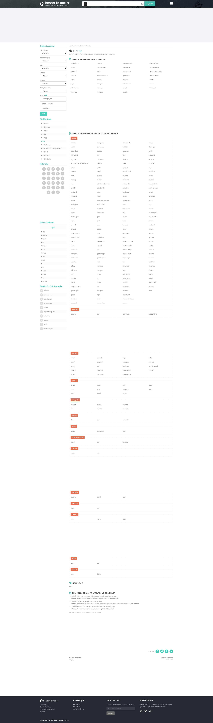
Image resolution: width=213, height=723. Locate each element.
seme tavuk (153, 213)
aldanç (73, 180)
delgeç (44, 131)
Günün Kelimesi (78, 709)
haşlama (100, 266)
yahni (151, 274)
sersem (151, 221)
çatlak (73, 80)
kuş (124, 270)
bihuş (73, 266)
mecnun (100, 88)
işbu (43, 249)
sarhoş (151, 362)
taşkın (151, 370)
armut (73, 213)
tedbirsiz (152, 262)
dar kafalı (100, 147)
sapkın (125, 92)
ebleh (99, 192)
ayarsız (73, 405)
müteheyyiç (127, 374)
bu (43, 242)
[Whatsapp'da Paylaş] (166, 651)
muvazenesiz (128, 63)
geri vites (100, 237)
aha (43, 232)
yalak (151, 278)
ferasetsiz (100, 213)
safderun (152, 172)
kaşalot (125, 188)
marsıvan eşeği (128, 299)
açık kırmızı (46, 299)
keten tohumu (128, 241)
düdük (99, 180)
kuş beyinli (126, 274)
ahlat (73, 167)
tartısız (125, 405)
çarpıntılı (100, 362)
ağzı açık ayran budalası (79, 163)
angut (73, 200)
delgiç (44, 138)
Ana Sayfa (73, 46)
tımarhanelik (154, 76)
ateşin (73, 362)
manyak (100, 84)
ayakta (73, 370)
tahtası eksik (154, 67)
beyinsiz (74, 262)
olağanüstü (153, 314)
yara (150, 385)
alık (72, 184)
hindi (98, 299)
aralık (73, 385)
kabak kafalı (127, 172)
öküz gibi (152, 147)
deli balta (45, 155)
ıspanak (125, 151)
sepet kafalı (153, 217)
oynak (99, 405)
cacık (73, 282)
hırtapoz (100, 291)
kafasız (125, 176)
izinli (124, 519)
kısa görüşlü (127, 245)
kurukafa (126, 266)
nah (43, 260)
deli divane (74, 88)
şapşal (151, 241)
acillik (44, 307)
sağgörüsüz (153, 184)
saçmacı (152, 163)
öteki (44, 274)
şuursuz (151, 254)
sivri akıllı (152, 225)
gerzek (99, 245)
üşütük (152, 80)
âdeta (44, 320)
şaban (151, 233)
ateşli (73, 366)
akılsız (73, 67)
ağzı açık (74, 159)
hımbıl (99, 274)
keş (124, 237)
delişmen (100, 159)
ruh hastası (127, 84)
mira (44, 253)
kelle (124, 221)
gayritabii (126, 314)
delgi (44, 134)
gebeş (99, 229)
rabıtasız (152, 155)
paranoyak (127, 71)
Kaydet (110, 713)
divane (99, 63)
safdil (151, 176)
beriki (44, 239)
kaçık (99, 71)
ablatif (45, 291)
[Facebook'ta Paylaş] (157, 651)
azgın (73, 374)
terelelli (125, 409)
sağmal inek (153, 188)
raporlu (125, 80)
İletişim (42, 712)
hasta (99, 519)
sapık (125, 88)
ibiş (124, 155)
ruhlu (150, 358)
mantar (125, 291)
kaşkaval (126, 192)
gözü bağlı (101, 254)
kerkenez (126, 233)
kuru (124, 385)
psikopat (126, 76)
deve (99, 167)
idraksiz (125, 159)
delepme (45, 123)
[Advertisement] (106, 24)
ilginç (99, 574)
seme (151, 208)
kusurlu (125, 389)
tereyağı (152, 266)
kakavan (126, 180)
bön (72, 274)
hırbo (99, 282)
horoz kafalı (127, 143)
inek (124, 163)
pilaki (151, 151)
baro (72, 245)
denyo (99, 163)
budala (73, 278)
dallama (74, 299)
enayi (99, 196)
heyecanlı (100, 374)
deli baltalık (46, 159)
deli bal (45, 152)
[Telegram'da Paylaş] (171, 651)
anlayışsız (74, 204)
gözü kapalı (101, 258)
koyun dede (127, 254)
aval (72, 221)
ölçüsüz (100, 409)
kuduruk (126, 366)
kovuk (99, 394)
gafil (98, 221)
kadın (99, 385)
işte (53, 227)
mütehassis (127, 370)
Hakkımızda (44, 705)
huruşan (126, 362)
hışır (98, 295)
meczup (100, 92)
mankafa (126, 286)
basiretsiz (74, 250)
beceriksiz (74, 258)
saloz (151, 200)
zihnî (150, 291)
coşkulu (100, 358)
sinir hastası (154, 63)
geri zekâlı (100, 241)
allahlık (73, 188)
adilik (44, 324)
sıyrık (125, 394)
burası (44, 246)
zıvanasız (153, 88)
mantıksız (126, 295)
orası (44, 271)
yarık (150, 389)
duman (99, 176)
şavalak (151, 250)
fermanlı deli (101, 67)
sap (150, 204)
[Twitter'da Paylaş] (162, 651)
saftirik (151, 180)
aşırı (72, 563)
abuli (72, 147)
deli (90, 46)
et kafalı (100, 208)
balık (72, 241)
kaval (125, 196)
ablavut (73, 143)
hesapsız (100, 270)
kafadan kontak (102, 76)
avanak (73, 225)
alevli (73, 358)
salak (151, 192)
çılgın (72, 84)
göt (98, 250)
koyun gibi (126, 258)
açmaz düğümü (48, 312)
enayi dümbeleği (103, 200)
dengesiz (74, 92)
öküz (150, 143)
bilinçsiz (74, 270)
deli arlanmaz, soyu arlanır (51, 148)
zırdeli (152, 84)
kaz (124, 204)
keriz (124, 229)
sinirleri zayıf (153, 366)
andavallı (74, 196)
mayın (125, 303)
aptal (73, 208)
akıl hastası (75, 63)
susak (151, 229)
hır (98, 278)
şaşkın (151, 245)
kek (124, 213)
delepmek (46, 127)
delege (99, 151)
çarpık (73, 431)
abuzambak (46, 295)
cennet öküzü (76, 286)
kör (124, 262)
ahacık (44, 235)
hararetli (100, 370)
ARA (151, 4)
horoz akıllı (101, 303)
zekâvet (152, 286)
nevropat (126, 67)
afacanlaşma (47, 329)
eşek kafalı (101, 204)
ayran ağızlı (75, 233)
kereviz (125, 225)
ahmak (73, 172)
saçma (151, 159)
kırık (98, 389)
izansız (125, 167)
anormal (74, 71)
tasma (151, 258)
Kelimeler (81, 46)
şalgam (151, 237)
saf (150, 167)
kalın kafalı (126, 184)
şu (43, 278)
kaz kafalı (126, 208)
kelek (125, 217)
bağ (72, 453)
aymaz (73, 229)
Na (43, 257)
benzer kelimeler (57, 4)
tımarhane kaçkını (156, 71)
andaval (74, 192)
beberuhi (74, 254)
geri (98, 233)
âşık (72, 420)
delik (72, 394)
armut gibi (75, 217)
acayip (73, 314)
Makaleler (76, 707)
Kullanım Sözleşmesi (47, 709)
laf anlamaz (127, 278)
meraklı (125, 420)
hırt (98, 286)
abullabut (74, 151)
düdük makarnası (103, 184)
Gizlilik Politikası (45, 707)
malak (125, 282)
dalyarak (74, 303)
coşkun (73, 76)
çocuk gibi (75, 291)
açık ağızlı (74, 155)
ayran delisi (75, 237)
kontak (99, 80)
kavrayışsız (127, 200)
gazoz (99, 225)
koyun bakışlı (127, 250)
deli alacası (46, 145)
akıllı (72, 176)
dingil (99, 172)
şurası (44, 281)
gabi (98, 217)
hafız (98, 262)
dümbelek (100, 188)
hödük (125, 147)
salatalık (152, 196)
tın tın (151, 270)
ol (43, 267)
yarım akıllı (152, 282)
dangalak (100, 143)
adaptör (45, 316)
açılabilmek (46, 303)
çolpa (73, 295)
